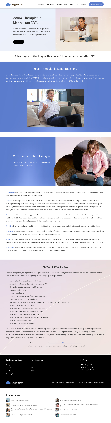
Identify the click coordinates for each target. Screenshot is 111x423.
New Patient (50, 4)
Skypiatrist (61, 78)
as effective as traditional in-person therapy (65, 343)
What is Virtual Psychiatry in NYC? (70, 400)
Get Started (19, 42)
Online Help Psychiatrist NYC (20, 400)
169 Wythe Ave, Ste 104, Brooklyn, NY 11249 (89, 369)
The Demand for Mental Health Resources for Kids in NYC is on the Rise (31, 410)
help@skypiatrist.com (88, 365)
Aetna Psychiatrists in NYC (68, 410)
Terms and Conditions (57, 382)
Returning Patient (62, 4)
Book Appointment (96, 4)
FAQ (77, 4)
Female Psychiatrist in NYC (68, 415)
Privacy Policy (70, 382)
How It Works (10, 368)
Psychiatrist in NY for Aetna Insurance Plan (24, 405)
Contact (83, 4)
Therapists (41, 4)
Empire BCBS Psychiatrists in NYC (21, 415)
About (71, 4)
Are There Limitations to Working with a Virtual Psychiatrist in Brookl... (79, 405)
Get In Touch (34, 371)
